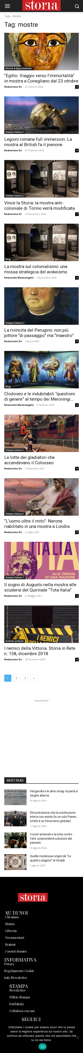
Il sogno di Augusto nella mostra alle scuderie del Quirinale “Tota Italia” (40, 587)
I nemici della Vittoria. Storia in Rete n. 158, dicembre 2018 (39, 651)
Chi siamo (12, 917)
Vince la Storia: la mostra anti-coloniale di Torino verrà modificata (39, 205)
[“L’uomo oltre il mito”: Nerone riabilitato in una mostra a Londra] (41, 497)
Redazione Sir (13, 86)
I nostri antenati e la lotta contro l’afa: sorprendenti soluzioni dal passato (51, 838)
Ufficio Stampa (19, 997)
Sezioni (10, 944)
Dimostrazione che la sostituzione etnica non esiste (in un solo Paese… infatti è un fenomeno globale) (54, 817)
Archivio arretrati (15, 641)
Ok (42, 1046)
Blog (8, 259)
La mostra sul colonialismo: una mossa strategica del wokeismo (35, 269)
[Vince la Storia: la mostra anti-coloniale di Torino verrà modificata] (41, 179)
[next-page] (34, 678)
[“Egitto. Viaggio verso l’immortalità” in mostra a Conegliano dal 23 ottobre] (41, 51)
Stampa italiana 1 (15, 131)
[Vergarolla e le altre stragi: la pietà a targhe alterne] (15, 797)
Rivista (9, 924)
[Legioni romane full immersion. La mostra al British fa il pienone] (41, 115)
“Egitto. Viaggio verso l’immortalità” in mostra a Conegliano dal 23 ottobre (41, 78)
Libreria (11, 931)
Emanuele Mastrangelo (19, 277)
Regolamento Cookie (19, 971)
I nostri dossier (16, 951)
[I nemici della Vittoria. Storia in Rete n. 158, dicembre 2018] (41, 624)
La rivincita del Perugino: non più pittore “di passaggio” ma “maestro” (39, 333)
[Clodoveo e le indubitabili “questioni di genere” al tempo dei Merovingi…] (41, 369)
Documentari (14, 937)
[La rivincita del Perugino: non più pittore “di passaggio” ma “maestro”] (41, 306)
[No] (78, 1037)
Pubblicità (16, 1004)
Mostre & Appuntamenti (19, 68)
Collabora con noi (21, 1011)
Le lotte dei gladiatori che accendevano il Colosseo (29, 460)
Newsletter (17, 990)
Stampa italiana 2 (15, 195)
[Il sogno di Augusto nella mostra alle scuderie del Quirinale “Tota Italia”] (41, 560)
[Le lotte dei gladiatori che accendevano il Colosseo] (41, 433)
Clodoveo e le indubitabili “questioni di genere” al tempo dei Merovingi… (39, 396)
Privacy (9, 964)
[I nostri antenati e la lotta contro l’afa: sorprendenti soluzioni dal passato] (15, 840)
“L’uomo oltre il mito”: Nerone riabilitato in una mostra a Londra (37, 523)
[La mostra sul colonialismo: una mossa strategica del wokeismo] (41, 242)
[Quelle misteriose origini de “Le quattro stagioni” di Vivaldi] (15, 862)
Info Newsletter (15, 977)
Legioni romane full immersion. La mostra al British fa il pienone (38, 142)
